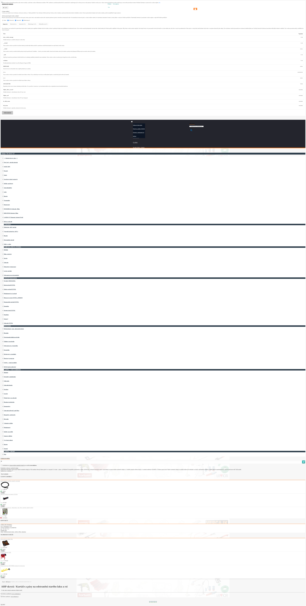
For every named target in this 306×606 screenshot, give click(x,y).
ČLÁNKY (135, 142)
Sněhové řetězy (136, 125)
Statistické (18, 20)
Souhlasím (11, 4)
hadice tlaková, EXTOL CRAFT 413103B (10, 481)
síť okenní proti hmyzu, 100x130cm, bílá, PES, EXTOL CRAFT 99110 (17, 507)
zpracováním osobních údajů (16, 465)
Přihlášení (110, 4)
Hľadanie (192, 123)
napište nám (4, 530)
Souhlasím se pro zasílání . (20, 465)
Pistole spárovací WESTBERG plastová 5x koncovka (13, 565)
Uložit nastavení (7, 112)
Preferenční (11, 20)
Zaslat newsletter (5, 458)
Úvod (3, 581)
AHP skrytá (8, 581)
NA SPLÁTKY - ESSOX (138, 147)
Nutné (5, 20)
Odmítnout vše (5, 4)
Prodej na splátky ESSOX (139, 128)
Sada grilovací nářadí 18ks (7, 539)
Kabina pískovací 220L (6, 552)
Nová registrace (116, 4)
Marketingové (27, 20)
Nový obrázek (4, 474)
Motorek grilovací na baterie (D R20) (9, 494)
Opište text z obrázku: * (7, 471)
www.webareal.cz (16, 594)
